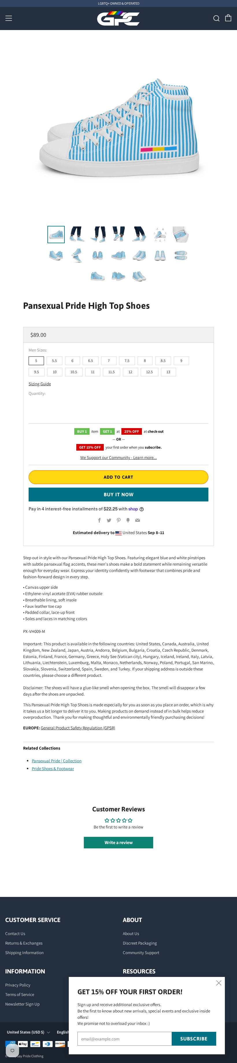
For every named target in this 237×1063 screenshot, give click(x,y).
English (63, 1032)
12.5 (149, 371)
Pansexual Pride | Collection (57, 760)
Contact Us (15, 933)
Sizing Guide (40, 383)
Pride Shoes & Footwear (53, 768)
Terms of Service (19, 994)
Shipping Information (24, 952)
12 (130, 371)
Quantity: (37, 393)
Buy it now (119, 494)
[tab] (56, 234)
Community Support (141, 952)
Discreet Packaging (140, 943)
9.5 (36, 371)
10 (55, 371)
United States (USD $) (25, 1032)
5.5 (54, 360)
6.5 (90, 360)
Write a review (119, 842)
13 (168, 371)
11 (93, 371)
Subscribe (194, 1039)
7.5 (127, 360)
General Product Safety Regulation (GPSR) (78, 728)
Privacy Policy (17, 985)
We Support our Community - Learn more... (118, 457)
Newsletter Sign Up (22, 1004)
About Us (131, 933)
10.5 (74, 371)
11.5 (111, 371)
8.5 (163, 360)
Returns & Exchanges (23, 943)
